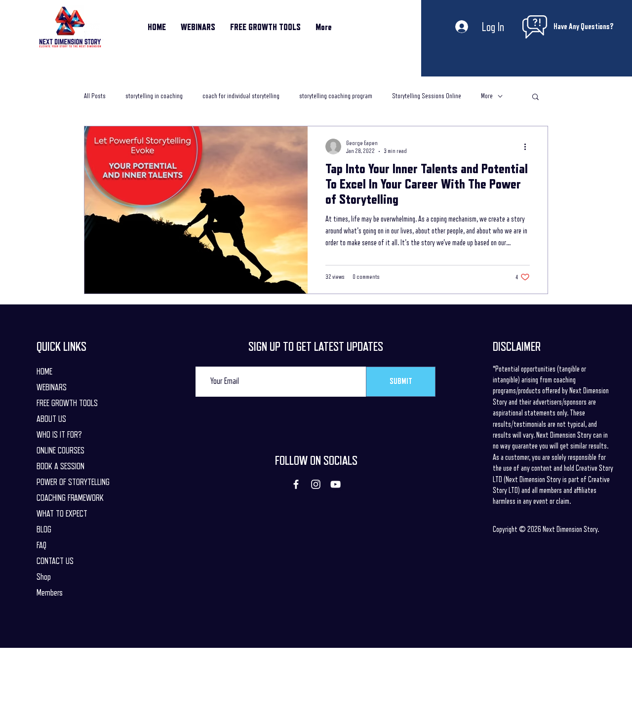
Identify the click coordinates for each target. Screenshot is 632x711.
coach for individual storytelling (240, 95)
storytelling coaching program (335, 95)
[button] (535, 97)
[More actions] (528, 146)
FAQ (41, 545)
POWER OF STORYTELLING (73, 482)
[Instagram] (316, 484)
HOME (44, 371)
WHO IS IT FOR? (59, 434)
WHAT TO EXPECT (62, 513)
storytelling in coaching (154, 95)
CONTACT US (55, 561)
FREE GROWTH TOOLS (67, 403)
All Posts (95, 95)
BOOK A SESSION (60, 466)
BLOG (44, 529)
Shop (44, 576)
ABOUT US (51, 418)
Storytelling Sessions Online (426, 95)
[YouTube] (335, 484)
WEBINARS (52, 387)
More (487, 95)
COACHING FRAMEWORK (70, 497)
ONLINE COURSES (60, 450)
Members (50, 592)
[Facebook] (296, 484)
